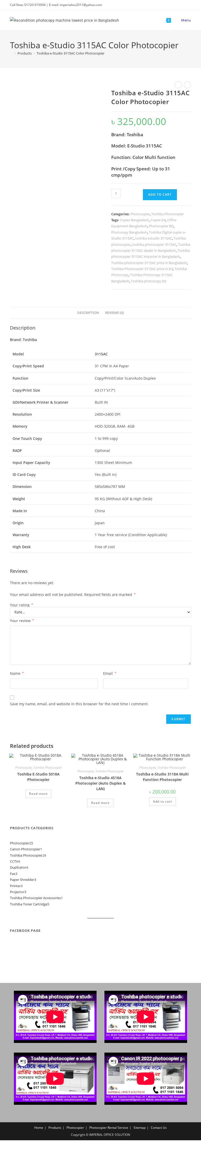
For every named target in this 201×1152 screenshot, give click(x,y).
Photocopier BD (161, 226)
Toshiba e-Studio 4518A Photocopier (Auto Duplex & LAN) (100, 783)
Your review (22, 620)
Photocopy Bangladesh (129, 232)
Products (54, 1127)
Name (17, 673)
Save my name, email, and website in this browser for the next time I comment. (79, 703)
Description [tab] (88, 313)
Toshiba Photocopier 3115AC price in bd (142, 268)
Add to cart (160, 194)
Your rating (21, 605)
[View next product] (187, 84)
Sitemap (139, 1127)
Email (109, 673)
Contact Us (159, 1127)
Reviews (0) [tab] (114, 313)
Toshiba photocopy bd (148, 281)
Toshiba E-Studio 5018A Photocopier (38, 777)
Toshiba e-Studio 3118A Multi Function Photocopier (162, 777)
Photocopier (140, 214)
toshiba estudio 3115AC (153, 238)
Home (38, 1127)
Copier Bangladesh (134, 220)
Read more (38, 793)
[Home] (11, 53)
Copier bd (158, 220)
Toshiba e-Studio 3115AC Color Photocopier (70, 53)
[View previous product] (178, 84)
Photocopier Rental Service (108, 1127)
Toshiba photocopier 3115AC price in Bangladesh (149, 262)
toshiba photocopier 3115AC (154, 244)
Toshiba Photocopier (167, 214)
